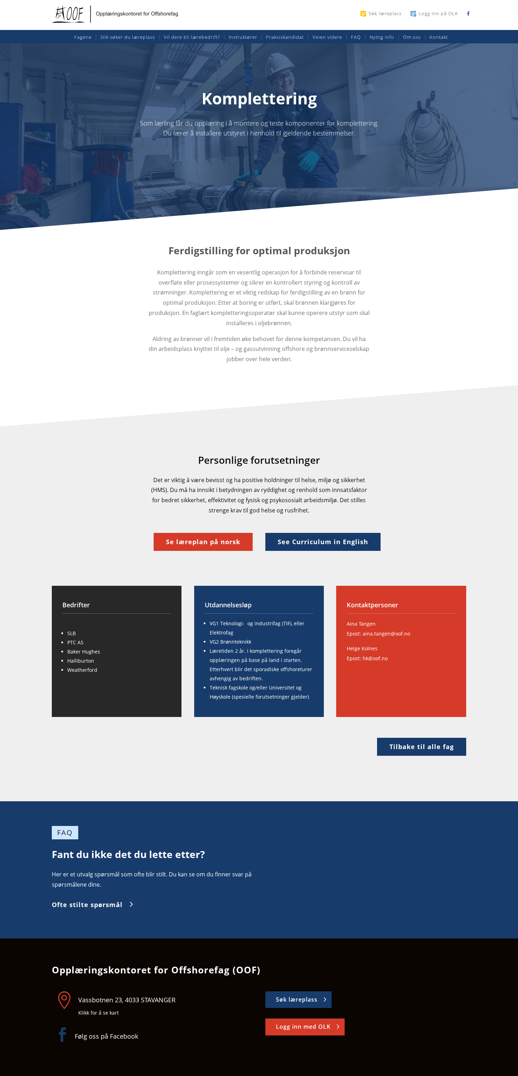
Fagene (83, 37)
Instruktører (243, 37)
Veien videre (327, 37)
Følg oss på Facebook (106, 1036)
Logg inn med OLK (303, 1027)
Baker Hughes (83, 651)
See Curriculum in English (323, 541)
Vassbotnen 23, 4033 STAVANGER (126, 1000)
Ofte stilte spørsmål (87, 904)
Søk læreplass (385, 14)
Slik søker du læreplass (127, 37)
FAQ (356, 37)
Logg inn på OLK (438, 14)
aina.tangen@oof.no (386, 633)
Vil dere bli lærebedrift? (192, 37)
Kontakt (439, 37)
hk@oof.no (375, 658)
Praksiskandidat (285, 37)
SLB (71, 633)
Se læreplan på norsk (203, 541)
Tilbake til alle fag (421, 746)
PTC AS (75, 642)
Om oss (412, 37)
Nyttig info (382, 37)
